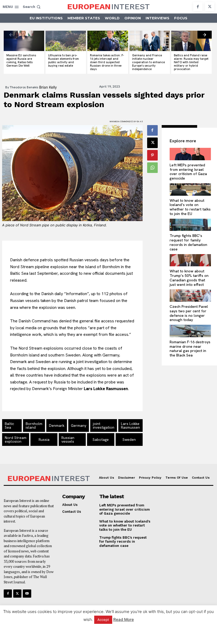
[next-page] (204, 35)
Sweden (129, 439)
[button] (32, 7)
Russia (44, 439)
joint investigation (103, 425)
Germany (78, 425)
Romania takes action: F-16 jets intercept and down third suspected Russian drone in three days (107, 62)
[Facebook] (197, 6)
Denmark (56, 425)
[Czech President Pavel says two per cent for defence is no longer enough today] (190, 295)
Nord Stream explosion (15, 439)
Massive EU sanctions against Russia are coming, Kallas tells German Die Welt (21, 60)
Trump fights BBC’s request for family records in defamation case (188, 242)
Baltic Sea (9, 425)
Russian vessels (67, 439)
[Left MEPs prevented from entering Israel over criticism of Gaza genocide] (190, 154)
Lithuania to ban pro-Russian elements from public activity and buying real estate (63, 60)
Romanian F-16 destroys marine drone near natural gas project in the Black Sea (190, 349)
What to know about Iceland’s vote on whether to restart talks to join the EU (190, 207)
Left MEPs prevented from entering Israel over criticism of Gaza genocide (188, 172)
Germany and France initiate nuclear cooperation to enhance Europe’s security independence (148, 62)
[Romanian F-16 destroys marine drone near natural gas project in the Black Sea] (190, 331)
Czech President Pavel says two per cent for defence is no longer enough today (189, 313)
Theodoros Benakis (24, 87)
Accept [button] (103, 619)
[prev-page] (11, 35)
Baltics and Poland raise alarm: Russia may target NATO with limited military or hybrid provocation (191, 62)
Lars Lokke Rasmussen (130, 425)
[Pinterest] (152, 155)
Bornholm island (34, 425)
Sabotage (101, 439)
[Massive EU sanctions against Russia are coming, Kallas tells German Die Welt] (24, 41)
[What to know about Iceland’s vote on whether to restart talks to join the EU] (190, 189)
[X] (209, 6)
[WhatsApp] (152, 167)
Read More (123, 619)
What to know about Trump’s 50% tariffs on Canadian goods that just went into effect (189, 278)
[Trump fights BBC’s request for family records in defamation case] (190, 225)
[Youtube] (27, 593)
